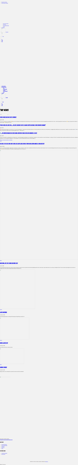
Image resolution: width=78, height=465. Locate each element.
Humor (1, 309)
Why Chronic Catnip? (5, 3)
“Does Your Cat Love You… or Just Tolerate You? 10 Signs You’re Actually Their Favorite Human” (23, 125)
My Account (3, 454)
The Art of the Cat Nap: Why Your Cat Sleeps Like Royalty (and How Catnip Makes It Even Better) (22, 143)
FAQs (4, 26)
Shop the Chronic (4, 2)
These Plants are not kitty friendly (8, 117)
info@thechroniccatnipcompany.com (6, 439)
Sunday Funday (3, 367)
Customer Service (4, 453)
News (1, 260)
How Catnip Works (6, 25)
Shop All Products (4, 444)
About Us (4, 24)
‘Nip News (3, 27)
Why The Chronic (5, 23)
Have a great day (4, 343)
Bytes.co (46, 461)
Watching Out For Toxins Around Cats (9, 263)
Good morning (3, 312)
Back (3, 88)
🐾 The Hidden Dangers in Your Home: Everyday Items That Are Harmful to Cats (18, 133)
